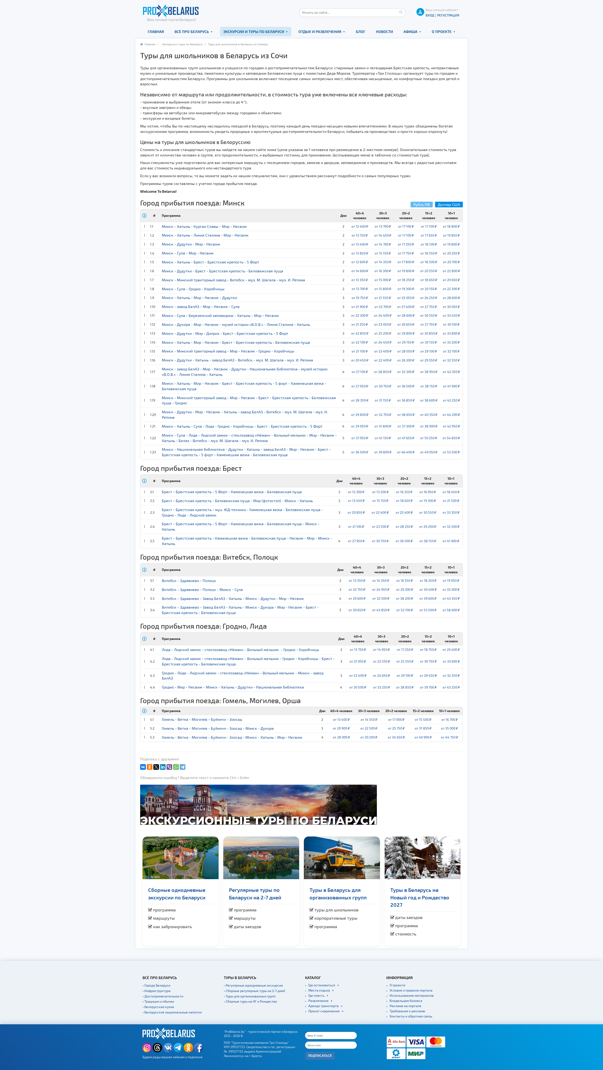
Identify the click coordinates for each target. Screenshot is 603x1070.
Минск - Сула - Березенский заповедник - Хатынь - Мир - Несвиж (220, 315)
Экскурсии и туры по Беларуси (253, 31)
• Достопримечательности (163, 996)
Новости (384, 31)
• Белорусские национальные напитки (172, 1012)
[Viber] (169, 767)
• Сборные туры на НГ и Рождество (250, 1001)
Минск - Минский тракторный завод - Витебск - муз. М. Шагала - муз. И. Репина (233, 280)
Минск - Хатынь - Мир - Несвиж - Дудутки (199, 297)
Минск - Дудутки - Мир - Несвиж (191, 244)
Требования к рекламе (407, 1011)
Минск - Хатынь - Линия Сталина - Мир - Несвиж (205, 235)
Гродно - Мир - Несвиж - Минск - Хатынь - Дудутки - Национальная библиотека (233, 687)
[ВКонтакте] (143, 767)
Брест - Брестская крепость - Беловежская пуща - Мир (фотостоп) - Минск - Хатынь (237, 500)
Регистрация (448, 15)
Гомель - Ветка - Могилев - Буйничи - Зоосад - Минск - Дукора (218, 728)
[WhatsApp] (176, 767)
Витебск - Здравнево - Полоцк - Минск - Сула (202, 589)
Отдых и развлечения (319, 31)
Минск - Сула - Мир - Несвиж (188, 253)
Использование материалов (412, 995)
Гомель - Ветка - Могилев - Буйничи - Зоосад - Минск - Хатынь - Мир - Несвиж (232, 737)
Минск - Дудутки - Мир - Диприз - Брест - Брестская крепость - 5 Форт (225, 333)
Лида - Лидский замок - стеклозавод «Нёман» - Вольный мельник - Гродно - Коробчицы (240, 649)
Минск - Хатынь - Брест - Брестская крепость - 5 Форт (210, 262)
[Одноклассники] (149, 767)
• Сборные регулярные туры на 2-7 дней (254, 991)
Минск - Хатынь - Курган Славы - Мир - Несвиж (204, 226)
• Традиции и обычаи (158, 1001)
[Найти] (401, 11)
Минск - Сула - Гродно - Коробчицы (193, 289)
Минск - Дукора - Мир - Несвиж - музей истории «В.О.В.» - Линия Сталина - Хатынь (236, 324)
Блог (360, 31)
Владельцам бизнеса (406, 1001)
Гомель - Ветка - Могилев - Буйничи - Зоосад (202, 719)
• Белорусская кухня (158, 1007)
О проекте (442, 31)
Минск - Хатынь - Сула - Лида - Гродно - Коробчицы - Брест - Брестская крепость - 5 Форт (242, 426)
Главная (156, 31)
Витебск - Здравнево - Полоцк (189, 580)
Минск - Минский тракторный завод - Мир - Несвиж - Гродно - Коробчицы (228, 351)
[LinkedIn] (163, 767)
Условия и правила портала (411, 990)
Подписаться (320, 1056)
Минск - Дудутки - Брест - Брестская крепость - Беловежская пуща (222, 271)
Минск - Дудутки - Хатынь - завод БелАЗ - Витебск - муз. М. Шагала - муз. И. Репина (237, 360)
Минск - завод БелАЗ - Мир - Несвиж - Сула (201, 306)
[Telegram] (182, 767)
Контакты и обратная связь (411, 1016)
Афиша (410, 31)
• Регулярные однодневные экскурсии (253, 985)
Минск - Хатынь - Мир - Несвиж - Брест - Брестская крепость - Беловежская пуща (236, 342)
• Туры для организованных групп (250, 996)
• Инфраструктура (157, 991)
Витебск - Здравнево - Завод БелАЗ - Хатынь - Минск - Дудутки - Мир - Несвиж (233, 598)
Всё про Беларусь (192, 31)
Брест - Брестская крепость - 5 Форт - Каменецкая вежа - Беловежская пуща (232, 491)
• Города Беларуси (156, 985)
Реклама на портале (405, 1006)
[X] (156, 767)
